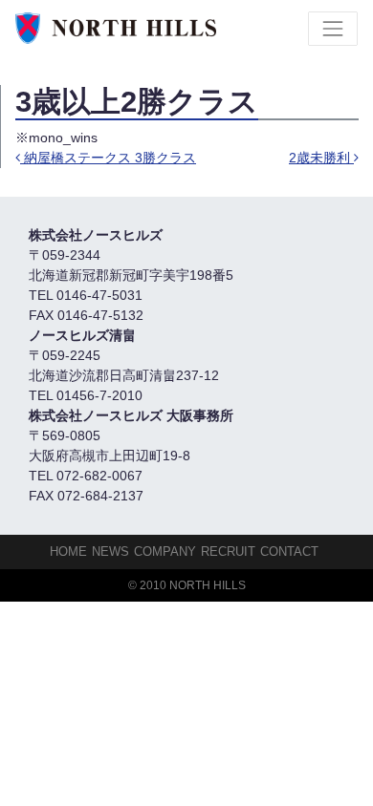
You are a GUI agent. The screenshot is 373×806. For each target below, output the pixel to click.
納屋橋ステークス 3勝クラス (108, 157)
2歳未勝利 (321, 157)
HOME (68, 551)
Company (165, 551)
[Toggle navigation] (333, 28)
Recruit (228, 551)
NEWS (110, 551)
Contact (289, 551)
